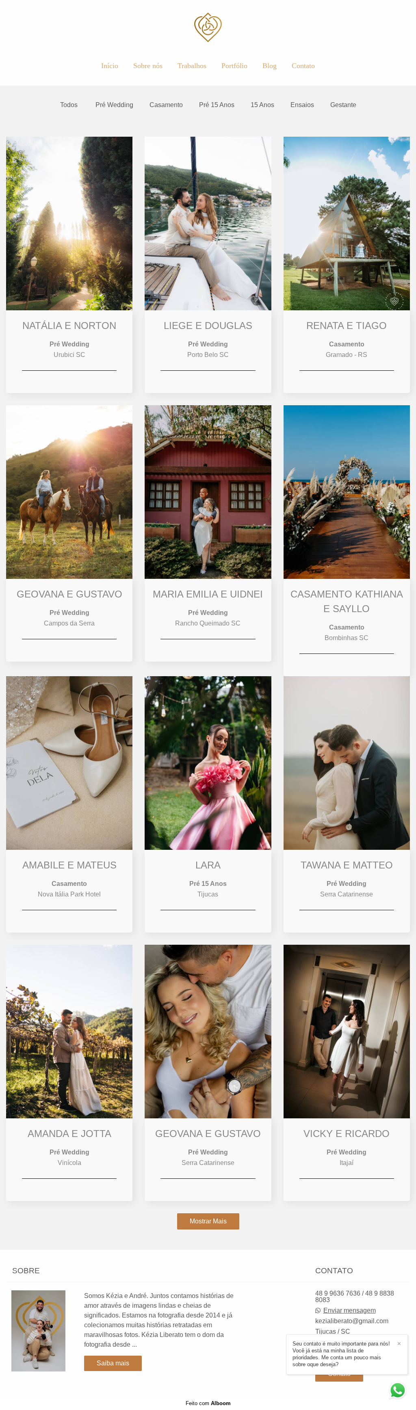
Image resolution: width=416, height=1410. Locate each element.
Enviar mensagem (349, 1310)
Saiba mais (113, 1363)
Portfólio (234, 66)
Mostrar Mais (208, 1221)
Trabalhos (192, 66)
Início (109, 66)
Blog (269, 66)
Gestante (343, 105)
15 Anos (262, 105)
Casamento (166, 105)
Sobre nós (147, 66)
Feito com (208, 1403)
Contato (303, 66)
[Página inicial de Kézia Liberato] (208, 28)
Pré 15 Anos (216, 105)
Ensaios (302, 105)
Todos (69, 105)
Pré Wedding (114, 105)
